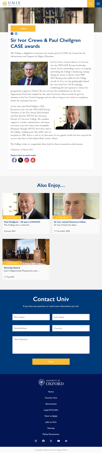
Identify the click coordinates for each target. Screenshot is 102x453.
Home (51, 391)
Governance (51, 403)
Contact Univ (51, 397)
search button (91, 3)
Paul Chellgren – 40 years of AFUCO (22, 222)
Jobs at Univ (51, 422)
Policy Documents (51, 434)
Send (51, 361)
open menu (98, 3)
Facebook (12, 33)
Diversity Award (12, 267)
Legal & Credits (51, 410)
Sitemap (51, 428)
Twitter (16, 33)
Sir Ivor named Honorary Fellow (70, 222)
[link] (35, 441)
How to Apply (51, 416)
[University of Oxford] (51, 382)
